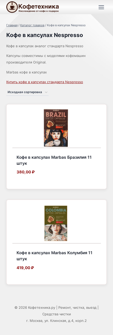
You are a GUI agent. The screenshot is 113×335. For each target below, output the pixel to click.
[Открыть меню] (101, 7)
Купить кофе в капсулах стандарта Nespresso (44, 82)
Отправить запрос (34, 184)
